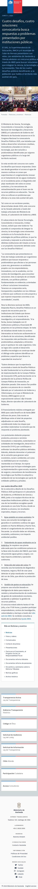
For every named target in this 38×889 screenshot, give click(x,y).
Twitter (20, 865)
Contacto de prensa (13, 644)
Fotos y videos (11, 636)
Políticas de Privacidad (19, 854)
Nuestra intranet (19, 837)
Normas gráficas (12, 673)
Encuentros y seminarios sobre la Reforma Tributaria (18, 668)
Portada (4, 114)
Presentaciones (11, 648)
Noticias (28, 114)
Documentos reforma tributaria (17, 659)
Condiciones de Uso (19, 857)
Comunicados (11, 640)
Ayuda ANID (26, 619)
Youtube (20, 868)
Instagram (20, 871)
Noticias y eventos (16, 114)
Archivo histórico (12, 677)
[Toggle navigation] (28, 3)
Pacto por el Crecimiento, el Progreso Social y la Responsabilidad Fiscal (16, 653)
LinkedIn (21, 874)
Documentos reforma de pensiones (19, 663)
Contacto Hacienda (19, 845)
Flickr (20, 877)
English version (30, 886)
